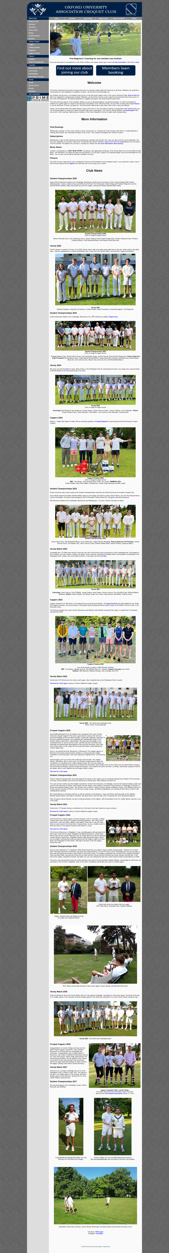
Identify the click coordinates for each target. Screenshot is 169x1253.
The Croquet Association (113, 1093)
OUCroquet (99, 1232)
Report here (113, 317)
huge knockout (112, 603)
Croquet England (101, 421)
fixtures (137, 104)
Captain (71, 163)
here (67, 369)
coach (137, 62)
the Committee (120, 62)
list (70, 154)
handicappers (130, 110)
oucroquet (99, 1233)
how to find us (133, 95)
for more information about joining (110, 143)
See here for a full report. (59, 771)
